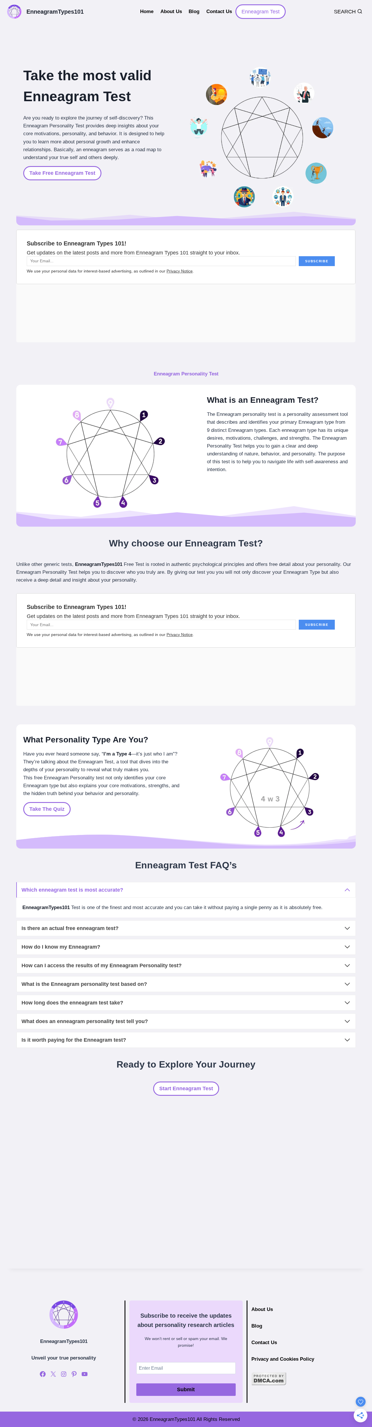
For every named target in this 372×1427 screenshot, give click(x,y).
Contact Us (219, 11)
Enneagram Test (261, 12)
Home (146, 11)
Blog (194, 11)
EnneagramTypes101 (98, 564)
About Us (171, 11)
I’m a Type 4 (117, 754)
